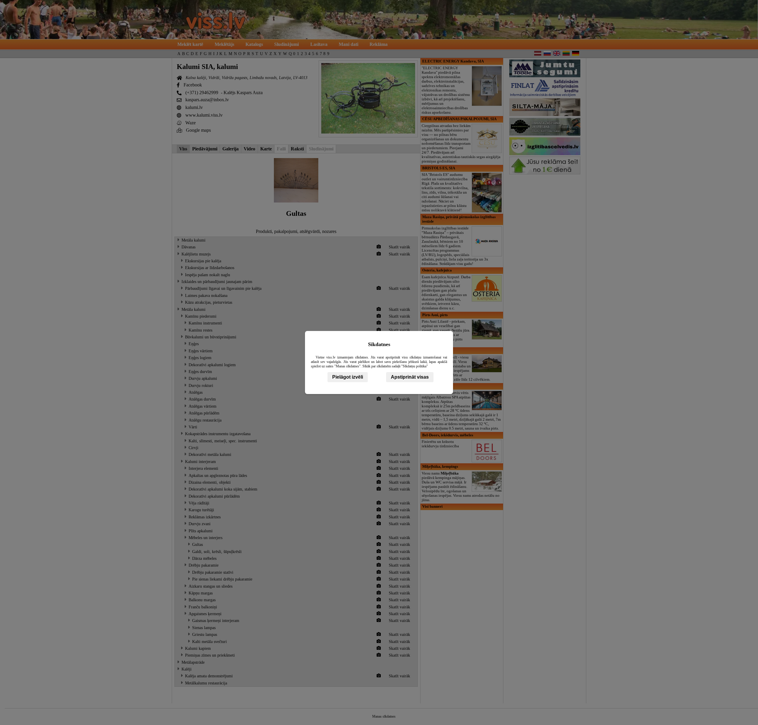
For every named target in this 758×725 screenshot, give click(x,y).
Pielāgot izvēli (347, 377)
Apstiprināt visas (410, 377)
